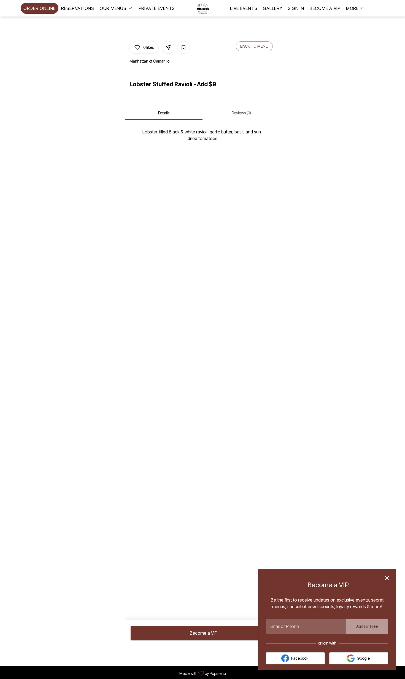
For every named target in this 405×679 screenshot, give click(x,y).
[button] (116, 8)
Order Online (39, 8)
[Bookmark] (183, 47)
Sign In (296, 8)
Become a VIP (325, 8)
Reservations (77, 8)
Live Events (243, 8)
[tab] (163, 113)
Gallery (272, 8)
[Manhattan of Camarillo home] (202, 8)
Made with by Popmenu (115, 672)
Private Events (157, 8)
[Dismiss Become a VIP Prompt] (387, 577)
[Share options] (168, 47)
